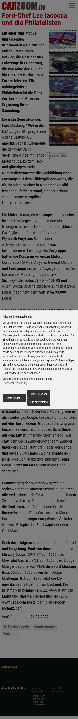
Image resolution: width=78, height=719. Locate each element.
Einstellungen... (14, 398)
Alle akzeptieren (39, 402)
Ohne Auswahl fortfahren (39, 395)
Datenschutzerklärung (15, 383)
